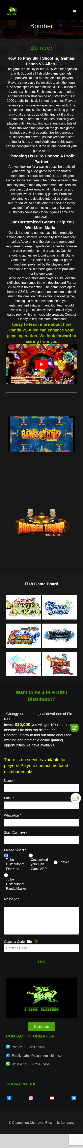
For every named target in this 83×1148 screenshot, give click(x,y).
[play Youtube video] (41, 364)
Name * (9, 780)
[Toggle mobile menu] (75, 10)
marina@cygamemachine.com (42, 1055)
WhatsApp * (12, 815)
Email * (9, 798)
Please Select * (15, 850)
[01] (41, 522)
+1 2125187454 (33, 1047)
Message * (11, 899)
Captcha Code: (21, 941)
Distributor (41, 1026)
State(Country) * (15, 832)
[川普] (41, 434)
